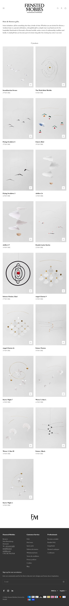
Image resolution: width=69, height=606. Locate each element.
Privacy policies (31, 559)
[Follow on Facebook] (4, 591)
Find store (30, 542)
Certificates (50, 553)
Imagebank (51, 546)
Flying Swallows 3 (9, 193)
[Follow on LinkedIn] (12, 591)
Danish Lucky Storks (43, 245)
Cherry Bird (40, 142)
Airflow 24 (39, 193)
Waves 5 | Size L (41, 400)
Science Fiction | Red (10, 296)
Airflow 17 (6, 245)
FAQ (28, 539)
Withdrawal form (32, 553)
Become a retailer (52, 539)
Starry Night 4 (8, 503)
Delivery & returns (32, 549)
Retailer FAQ (51, 542)
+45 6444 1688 (9, 546)
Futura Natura (41, 348)
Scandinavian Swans (10, 90)
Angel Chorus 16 (8, 348)
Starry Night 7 (8, 400)
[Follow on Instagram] (8, 591)
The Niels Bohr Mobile (44, 90)
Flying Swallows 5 (9, 142)
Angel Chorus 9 (41, 296)
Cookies (29, 563)
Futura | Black (40, 451)
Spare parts (30, 546)
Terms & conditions (33, 556)
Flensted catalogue (53, 549)
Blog (28, 566)
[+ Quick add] (30, 84)
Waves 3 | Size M (8, 451)
